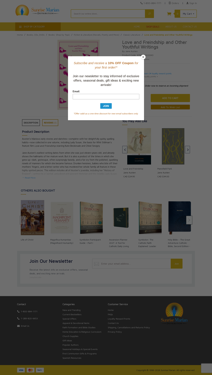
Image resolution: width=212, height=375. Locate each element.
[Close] (143, 57)
